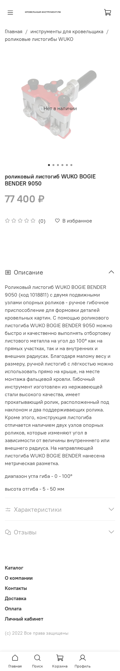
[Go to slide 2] (53, 165)
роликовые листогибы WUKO (39, 39)
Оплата (13, 608)
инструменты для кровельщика (66, 31)
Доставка (15, 598)
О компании (19, 578)
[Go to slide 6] (71, 165)
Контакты (16, 588)
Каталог (14, 567)
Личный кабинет (24, 618)
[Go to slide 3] (58, 165)
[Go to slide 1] (49, 165)
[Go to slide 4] (62, 165)
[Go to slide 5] (67, 165)
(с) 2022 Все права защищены (36, 633)
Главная (13, 31)
